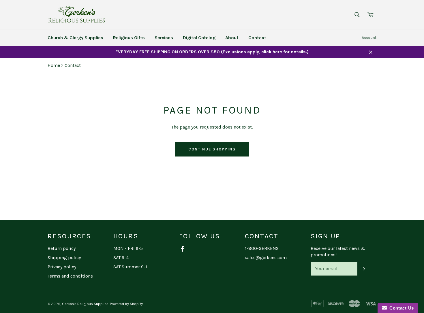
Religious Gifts (129, 37)
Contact (257, 37)
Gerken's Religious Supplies (85, 303)
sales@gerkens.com (266, 257)
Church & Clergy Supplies (75, 37)
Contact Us (400, 308)
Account (369, 37)
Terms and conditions (70, 276)
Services (164, 37)
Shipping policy (64, 257)
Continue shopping (211, 149)
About (232, 37)
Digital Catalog (199, 37)
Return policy (62, 248)
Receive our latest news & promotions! (338, 251)
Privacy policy (62, 266)
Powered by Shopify (126, 303)
